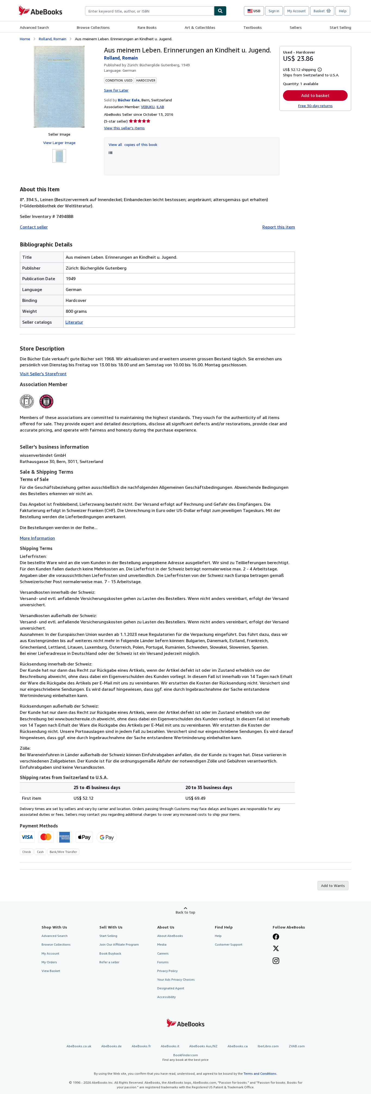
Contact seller (34, 227)
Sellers (296, 27)
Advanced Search (34, 27)
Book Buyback (110, 953)
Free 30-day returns (315, 105)
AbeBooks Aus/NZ (203, 1046)
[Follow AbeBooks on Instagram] (276, 961)
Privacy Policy (167, 971)
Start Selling (340, 27)
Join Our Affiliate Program (119, 944)
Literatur (74, 322)
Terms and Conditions (260, 1073)
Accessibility (166, 997)
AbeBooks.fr (141, 1046)
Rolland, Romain (52, 38)
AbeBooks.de (111, 1046)
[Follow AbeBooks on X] (276, 949)
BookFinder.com (185, 1057)
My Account (296, 11)
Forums (163, 962)
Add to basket (315, 95)
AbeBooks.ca (238, 1046)
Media (161, 944)
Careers (163, 953)
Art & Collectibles (200, 27)
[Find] (220, 10)
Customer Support (228, 944)
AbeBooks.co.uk (79, 1046)
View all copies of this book (133, 144)
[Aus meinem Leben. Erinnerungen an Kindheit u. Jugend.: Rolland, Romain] (59, 86)
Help (343, 11)
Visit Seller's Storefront (43, 373)
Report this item (278, 227)
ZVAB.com (297, 1046)
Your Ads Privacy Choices (176, 979)
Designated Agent (170, 988)
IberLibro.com (268, 1046)
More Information (37, 538)
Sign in (274, 11)
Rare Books (147, 27)
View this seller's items (124, 128)
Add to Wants (333, 885)
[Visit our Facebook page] (276, 937)
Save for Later (116, 90)
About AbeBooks (170, 936)
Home (25, 38)
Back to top (185, 912)
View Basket (51, 971)
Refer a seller (109, 962)
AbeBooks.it (170, 1046)
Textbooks (252, 27)
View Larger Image (59, 142)
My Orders (49, 962)
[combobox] (149, 10)
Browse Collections (93, 27)
